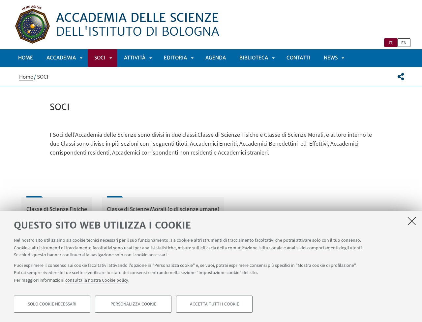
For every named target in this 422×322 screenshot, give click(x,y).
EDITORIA (175, 57)
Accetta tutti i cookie (214, 304)
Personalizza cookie (133, 304)
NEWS (331, 57)
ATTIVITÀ (134, 57)
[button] (401, 77)
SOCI (100, 57)
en (404, 43)
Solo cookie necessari (52, 304)
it (391, 43)
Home (25, 57)
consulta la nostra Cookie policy (96, 280)
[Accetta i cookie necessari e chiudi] (412, 221)
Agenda (215, 57)
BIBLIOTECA (253, 57)
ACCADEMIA (61, 57)
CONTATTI (298, 57)
